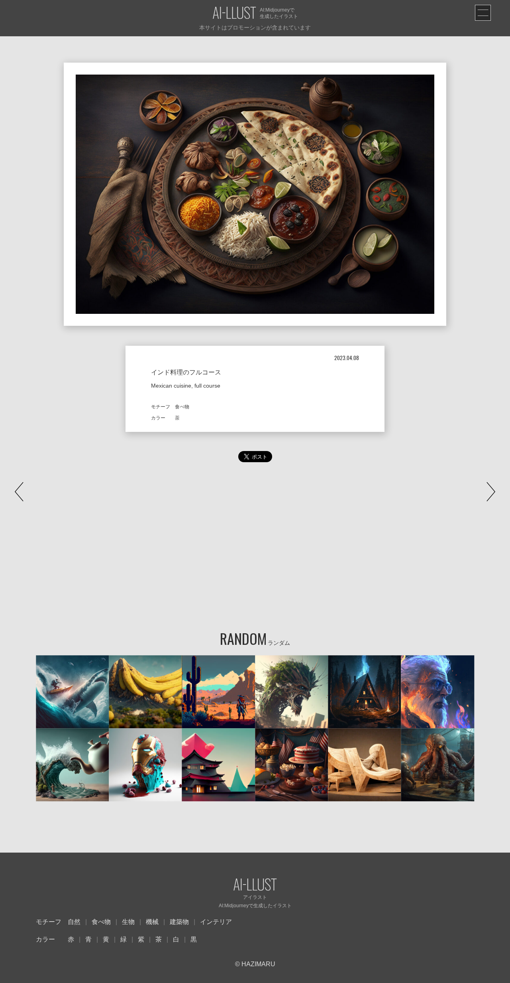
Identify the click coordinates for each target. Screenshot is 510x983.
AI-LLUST (234, 13)
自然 (74, 921)
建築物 (179, 921)
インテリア (216, 921)
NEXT (491, 492)
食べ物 (101, 921)
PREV (19, 492)
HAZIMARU (257, 964)
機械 (152, 921)
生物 (128, 921)
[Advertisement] (255, 550)
